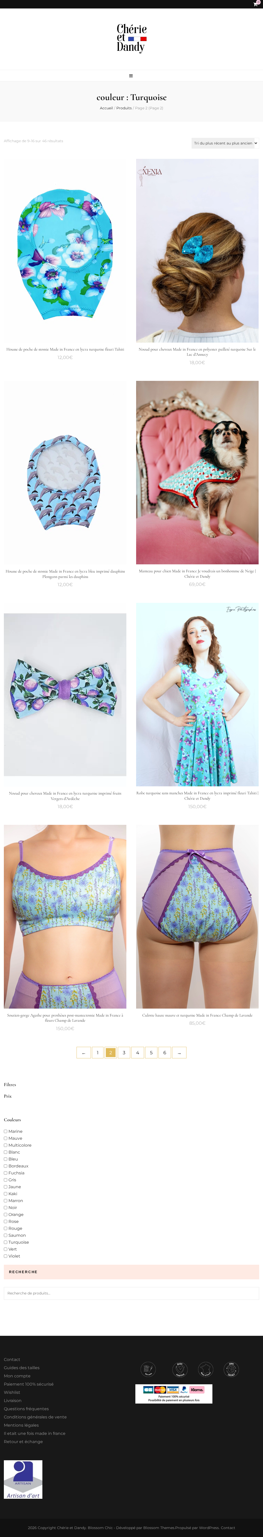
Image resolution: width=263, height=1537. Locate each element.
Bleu (13, 1159)
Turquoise (18, 1242)
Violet (14, 1256)
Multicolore (20, 1145)
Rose (13, 1221)
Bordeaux (18, 1166)
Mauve (15, 1138)
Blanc (14, 1152)
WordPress (209, 1527)
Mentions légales (21, 1425)
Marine (15, 1131)
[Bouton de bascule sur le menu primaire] (131, 76)
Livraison (13, 1400)
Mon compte (17, 1376)
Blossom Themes (158, 1527)
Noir (12, 1207)
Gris (12, 1179)
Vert (12, 1249)
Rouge (15, 1228)
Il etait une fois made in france (34, 1433)
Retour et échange (23, 1441)
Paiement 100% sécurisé (29, 1384)
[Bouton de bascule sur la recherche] (247, 5)
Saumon (17, 1235)
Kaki (12, 1193)
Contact (12, 1359)
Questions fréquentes (26, 1408)
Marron (15, 1200)
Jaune (14, 1186)
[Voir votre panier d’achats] (255, 4)
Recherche (253, 1293)
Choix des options (65, 250)
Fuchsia (16, 1173)
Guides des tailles (22, 1367)
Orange (16, 1214)
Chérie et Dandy (71, 1527)
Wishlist (12, 1392)
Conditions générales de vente (35, 1417)
